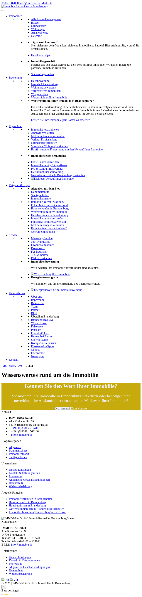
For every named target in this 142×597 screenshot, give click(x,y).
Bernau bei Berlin (41, 336)
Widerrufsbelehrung (20, 486)
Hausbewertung (40, 80)
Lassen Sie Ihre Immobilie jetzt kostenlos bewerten (60, 120)
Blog (34, 313)
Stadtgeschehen (40, 195)
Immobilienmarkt (41, 198)
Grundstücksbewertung (44, 84)
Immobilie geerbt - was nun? (47, 201)
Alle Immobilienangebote (46, 19)
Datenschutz (16, 483)
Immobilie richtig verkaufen (47, 218)
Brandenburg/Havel (42, 319)
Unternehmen (17, 293)
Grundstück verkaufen (44, 142)
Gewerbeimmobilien (43, 231)
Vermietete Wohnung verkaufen (49, 146)
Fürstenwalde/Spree (42, 346)
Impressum (37, 299)
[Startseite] (24, 6)
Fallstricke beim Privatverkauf (48, 221)
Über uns (36, 296)
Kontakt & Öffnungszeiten (24, 473)
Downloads (38, 248)
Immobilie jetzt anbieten (45, 129)
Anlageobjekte (39, 32)
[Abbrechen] (2, 594)
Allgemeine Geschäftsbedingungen (29, 479)
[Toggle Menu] (2, 10)
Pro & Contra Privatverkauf (47, 168)
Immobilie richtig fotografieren (49, 165)
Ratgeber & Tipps (19, 185)
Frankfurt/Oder (40, 333)
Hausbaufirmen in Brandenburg (49, 215)
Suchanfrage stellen (42, 74)
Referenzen (37, 303)
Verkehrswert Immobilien (46, 90)
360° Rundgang (40, 241)
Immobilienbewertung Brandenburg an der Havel (37, 512)
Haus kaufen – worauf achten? (49, 228)
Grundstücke (38, 25)
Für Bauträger (39, 251)
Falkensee (37, 326)
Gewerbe (36, 35)
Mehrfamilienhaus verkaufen (48, 136)
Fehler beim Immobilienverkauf (49, 205)
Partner (35, 309)
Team (34, 306)
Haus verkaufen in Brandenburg (50, 208)
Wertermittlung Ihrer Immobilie (49, 97)
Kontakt (13, 359)
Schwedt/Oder (39, 339)
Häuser (35, 22)
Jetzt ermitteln (63, 408)
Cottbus (35, 349)
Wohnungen (38, 29)
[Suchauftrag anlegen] (6, 594)
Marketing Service (42, 238)
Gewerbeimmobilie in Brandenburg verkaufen (58, 175)
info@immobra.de (30, 3)
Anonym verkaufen (42, 132)
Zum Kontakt (79, 408)
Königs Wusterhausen (44, 343)
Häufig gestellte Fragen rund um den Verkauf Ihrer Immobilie (67, 149)
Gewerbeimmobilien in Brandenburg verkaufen (36, 508)
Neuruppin (37, 356)
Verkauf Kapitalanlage (44, 139)
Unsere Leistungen (20, 469)
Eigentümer (15, 126)
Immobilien (15, 16)
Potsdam (36, 329)
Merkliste (46, 3)
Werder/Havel (39, 323)
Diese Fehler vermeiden (45, 162)
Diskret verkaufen (41, 258)
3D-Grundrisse (39, 254)
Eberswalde (38, 353)
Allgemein (15, 447)
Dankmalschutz (40, 191)
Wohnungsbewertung (43, 87)
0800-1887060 (10, 3)
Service (13, 235)
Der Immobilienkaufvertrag (47, 171)
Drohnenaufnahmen (42, 245)
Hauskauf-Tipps (40, 55)
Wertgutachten (39, 94)
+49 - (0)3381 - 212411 (24, 428)
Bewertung (15, 77)
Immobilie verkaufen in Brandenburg (30, 498)
